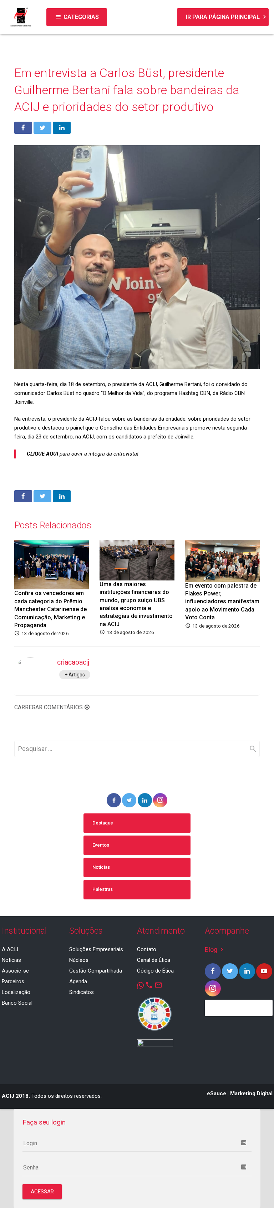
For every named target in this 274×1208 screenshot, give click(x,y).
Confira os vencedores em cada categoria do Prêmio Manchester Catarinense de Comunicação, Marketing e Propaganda (50, 609)
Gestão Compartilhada (95, 971)
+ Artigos (75, 674)
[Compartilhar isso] (23, 128)
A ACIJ (10, 949)
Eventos (100, 845)
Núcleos (78, 960)
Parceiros (13, 981)
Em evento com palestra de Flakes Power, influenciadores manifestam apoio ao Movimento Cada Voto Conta (222, 601)
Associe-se (15, 971)
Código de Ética (155, 971)
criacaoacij (73, 662)
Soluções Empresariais (96, 949)
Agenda (78, 981)
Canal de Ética (153, 960)
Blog (215, 949)
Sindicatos (81, 992)
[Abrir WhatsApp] (256, 1190)
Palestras (102, 889)
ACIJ (151, 384)
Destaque (102, 823)
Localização (16, 992)
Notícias (101, 867)
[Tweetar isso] (42, 128)
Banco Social (17, 1003)
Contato (146, 949)
